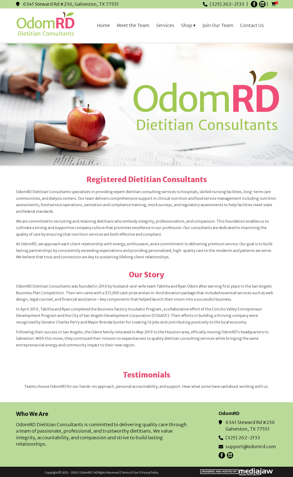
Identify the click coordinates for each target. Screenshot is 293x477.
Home (103, 25)
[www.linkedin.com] (262, 4)
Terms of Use (129, 472)
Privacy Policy (149, 472)
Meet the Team (133, 25)
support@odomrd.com (250, 446)
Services (165, 25)
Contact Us (252, 25)
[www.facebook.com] (254, 4)
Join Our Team (217, 25)
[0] (273, 4)
